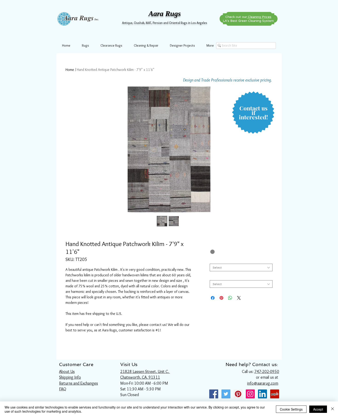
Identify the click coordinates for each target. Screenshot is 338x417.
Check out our (248, 17)
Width (214, 260)
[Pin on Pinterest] (221, 298)
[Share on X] (239, 298)
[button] (253, 113)
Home (70, 69)
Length (215, 276)
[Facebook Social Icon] (213, 393)
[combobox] (241, 267)
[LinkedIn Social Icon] (262, 393)
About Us (67, 371)
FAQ (62, 389)
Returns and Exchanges (78, 383)
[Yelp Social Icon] (274, 393)
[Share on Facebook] (212, 298)
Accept (318, 409)
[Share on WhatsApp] (230, 298)
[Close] (332, 409)
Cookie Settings (291, 409)
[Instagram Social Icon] (250, 393)
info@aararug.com (262, 383)
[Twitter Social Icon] (225, 393)
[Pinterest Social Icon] (238, 393)
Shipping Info (70, 377)
